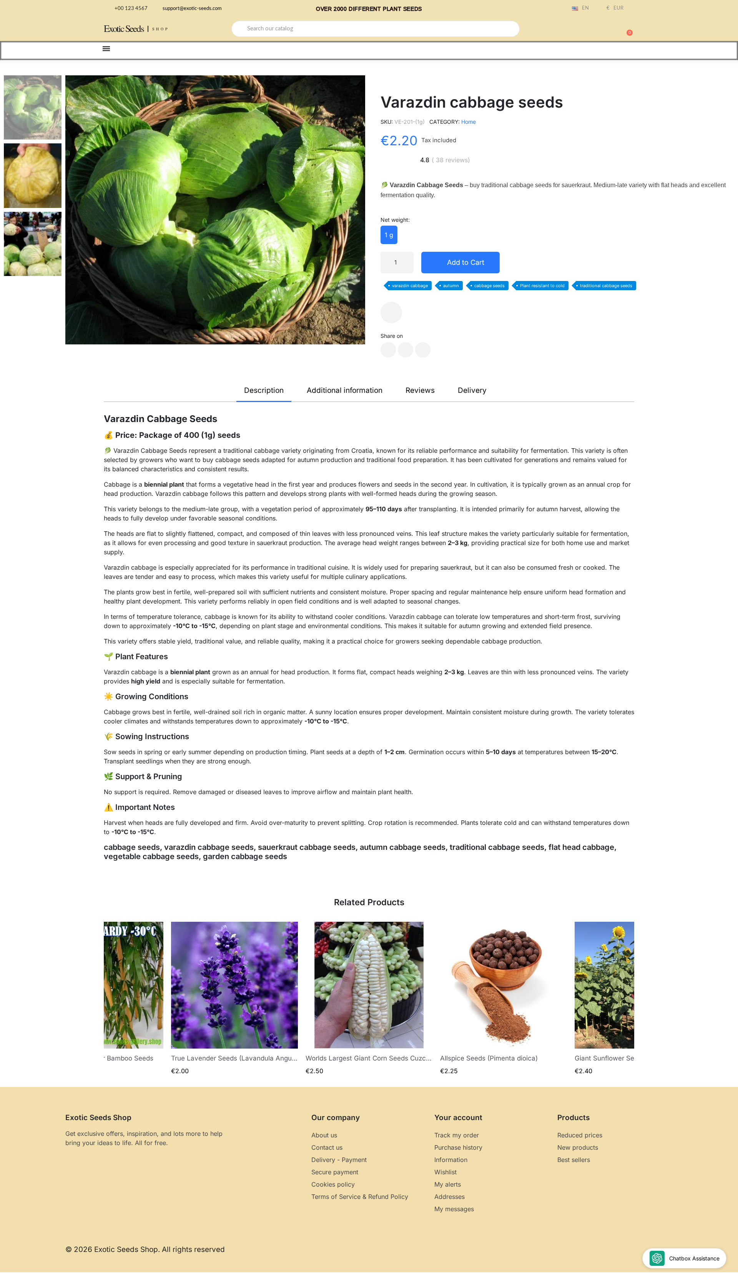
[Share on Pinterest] (422, 349)
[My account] (599, 30)
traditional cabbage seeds (606, 285)
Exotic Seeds (124, 28)
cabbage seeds (489, 285)
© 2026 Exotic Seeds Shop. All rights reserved (145, 1249)
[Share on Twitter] (405, 349)
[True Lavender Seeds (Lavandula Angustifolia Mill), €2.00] (234, 998)
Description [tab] (264, 390)
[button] (626, 29)
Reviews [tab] (420, 390)
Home (468, 121)
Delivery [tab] (472, 390)
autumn (451, 285)
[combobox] (375, 29)
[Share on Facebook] (388, 349)
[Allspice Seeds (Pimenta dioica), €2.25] (503, 998)
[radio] (389, 235)
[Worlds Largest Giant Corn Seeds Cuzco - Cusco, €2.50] (369, 998)
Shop (161, 29)
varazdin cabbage (410, 285)
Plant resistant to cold (542, 285)
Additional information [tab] (344, 390)
